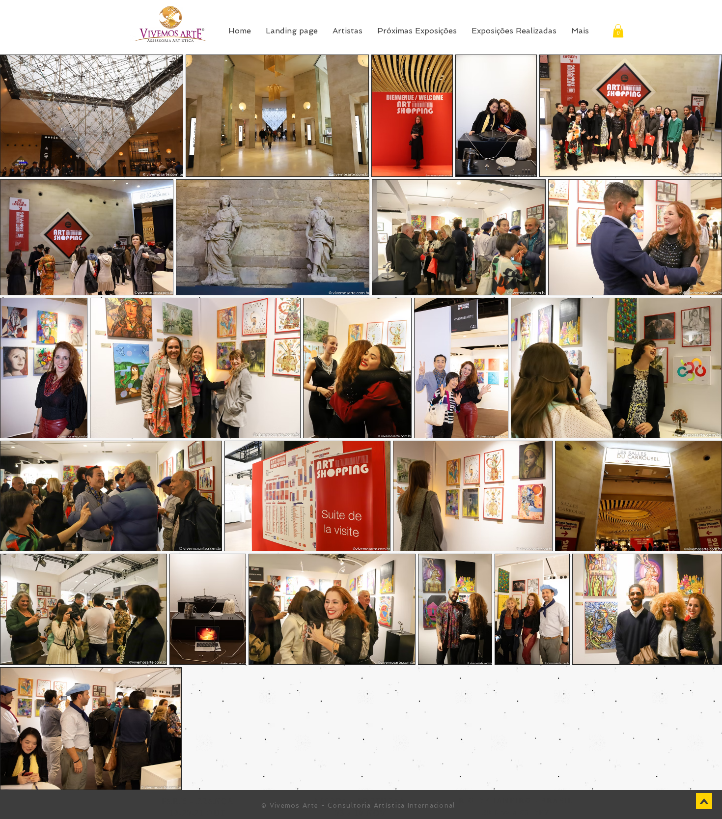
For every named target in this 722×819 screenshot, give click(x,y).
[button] (618, 30)
